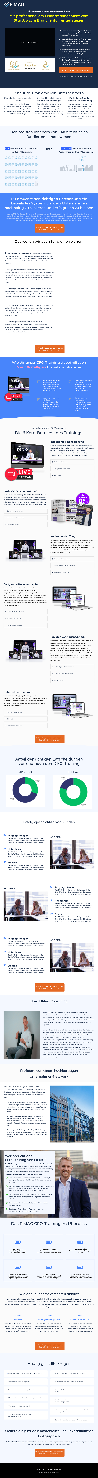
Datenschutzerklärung (52, 1472)
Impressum (42, 1472)
